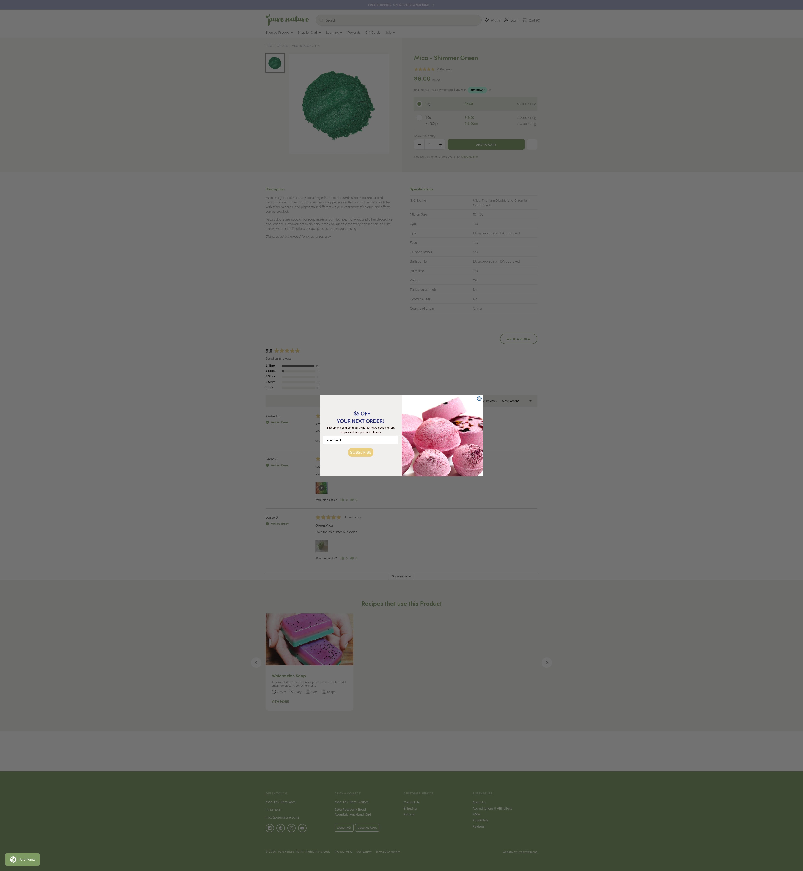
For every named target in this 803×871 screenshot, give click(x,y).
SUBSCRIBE (360, 452)
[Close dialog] (479, 399)
